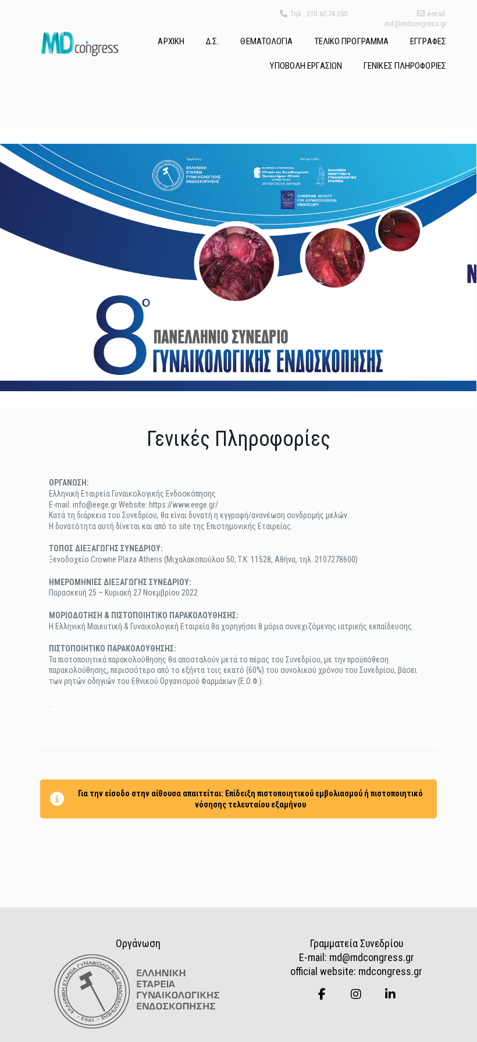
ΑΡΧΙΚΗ (171, 41)
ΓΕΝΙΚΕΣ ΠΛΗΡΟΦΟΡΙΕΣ (405, 66)
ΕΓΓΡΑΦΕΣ (428, 41)
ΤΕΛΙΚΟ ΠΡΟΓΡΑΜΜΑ (352, 41)
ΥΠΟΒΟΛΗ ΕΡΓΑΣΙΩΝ (306, 66)
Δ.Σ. (212, 41)
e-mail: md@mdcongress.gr (416, 18)
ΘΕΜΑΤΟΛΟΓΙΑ (266, 41)
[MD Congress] (79, 43)
